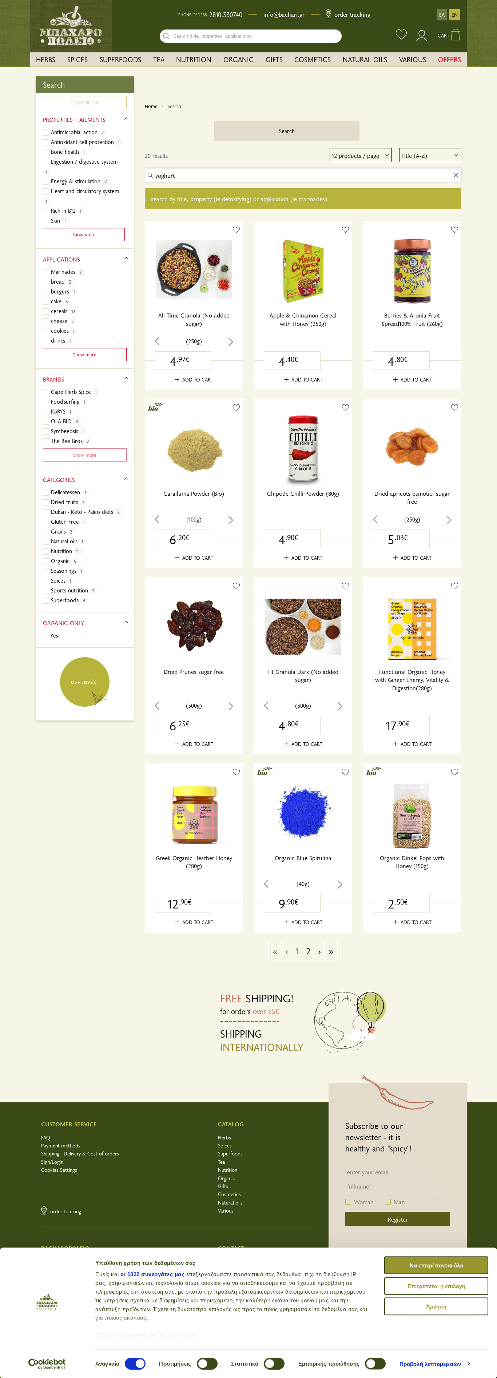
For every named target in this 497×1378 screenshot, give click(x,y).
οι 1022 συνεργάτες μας (152, 1274)
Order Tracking (351, 14)
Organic (226, 1178)
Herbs (224, 1137)
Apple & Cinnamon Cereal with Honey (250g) (303, 319)
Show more (84, 234)
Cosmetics (229, 1194)
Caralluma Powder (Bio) (193, 493)
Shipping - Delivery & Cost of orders (80, 1153)
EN (455, 14)
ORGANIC (238, 59)
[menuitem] (45, 59)
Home (151, 106)
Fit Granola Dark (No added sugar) (302, 675)
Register (398, 1219)
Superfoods (230, 1153)
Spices (225, 1145)
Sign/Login (52, 1161)
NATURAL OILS (365, 59)
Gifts (223, 1186)
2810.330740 (225, 14)
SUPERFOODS (120, 59)
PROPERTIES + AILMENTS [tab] (74, 119)
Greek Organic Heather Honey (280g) (194, 862)
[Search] (166, 36)
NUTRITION (193, 59)
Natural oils (230, 1202)
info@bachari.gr (284, 14)
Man (399, 1202)
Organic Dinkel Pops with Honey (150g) (412, 862)
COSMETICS (312, 59)
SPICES (77, 59)
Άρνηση (436, 1306)
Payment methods (60, 1145)
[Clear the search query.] (456, 175)
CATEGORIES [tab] (59, 479)
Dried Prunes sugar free (194, 671)
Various (226, 1210)
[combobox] (251, 36)
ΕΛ (442, 14)
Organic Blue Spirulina (303, 858)
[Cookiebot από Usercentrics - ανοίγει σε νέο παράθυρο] (47, 1363)
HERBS (45, 59)
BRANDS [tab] (53, 379)
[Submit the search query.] (150, 175)
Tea (221, 1161)
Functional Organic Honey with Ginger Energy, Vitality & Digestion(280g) (412, 679)
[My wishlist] (401, 35)
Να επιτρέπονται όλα (436, 1265)
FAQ (45, 1137)
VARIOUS (412, 59)
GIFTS (274, 59)
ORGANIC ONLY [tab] (63, 623)
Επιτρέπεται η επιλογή (436, 1286)
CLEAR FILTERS (85, 102)
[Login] (422, 39)
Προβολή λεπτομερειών (430, 1364)
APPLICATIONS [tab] (61, 259)
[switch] (207, 1363)
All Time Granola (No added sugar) (194, 319)
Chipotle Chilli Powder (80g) (303, 493)
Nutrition (227, 1169)
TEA (158, 59)
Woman (364, 1202)
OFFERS (449, 59)
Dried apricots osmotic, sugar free (412, 497)
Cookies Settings (59, 1169)
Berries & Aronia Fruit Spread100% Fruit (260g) (412, 319)
